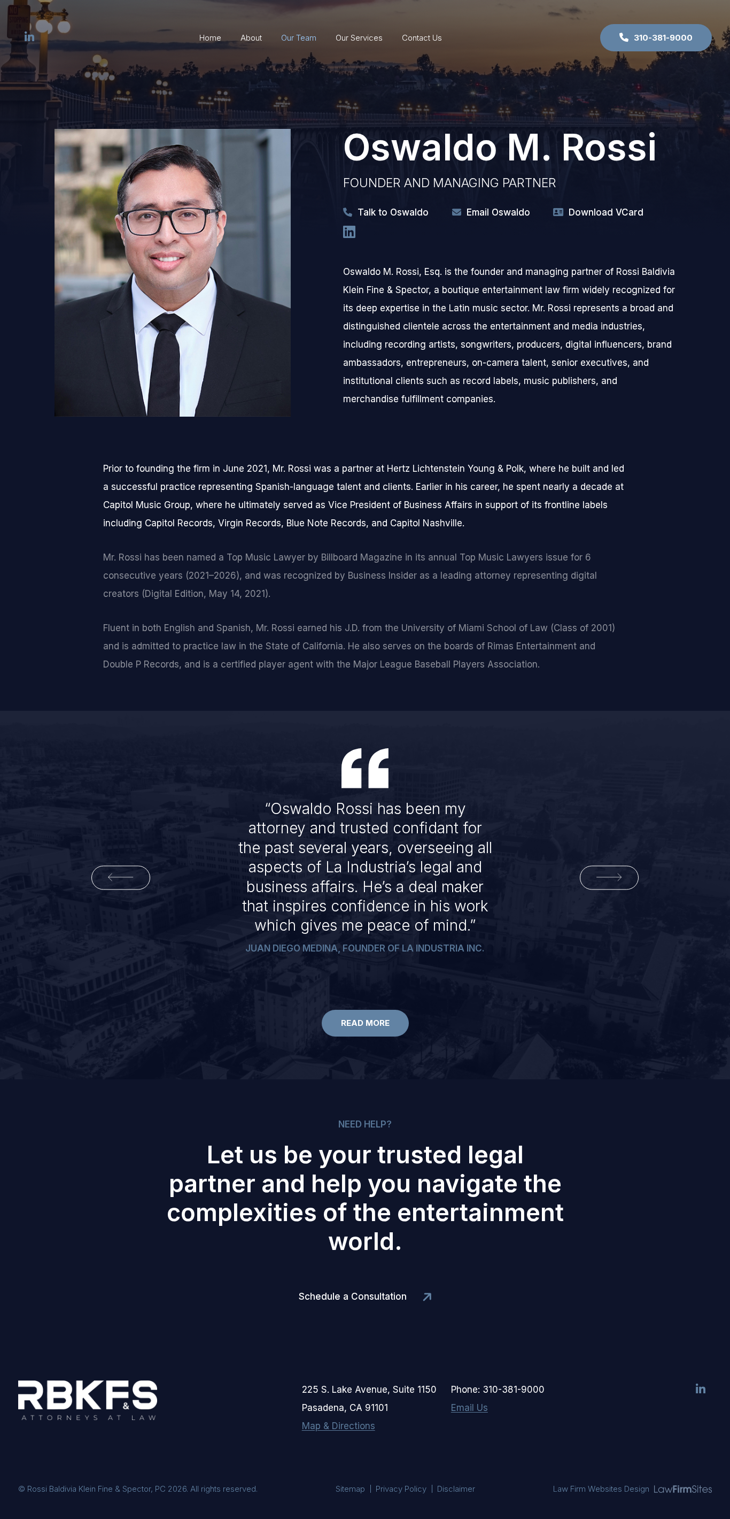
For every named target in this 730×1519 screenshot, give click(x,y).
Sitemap (350, 1489)
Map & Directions (338, 1426)
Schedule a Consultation (353, 1296)
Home (210, 38)
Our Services (359, 38)
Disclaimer (456, 1489)
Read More (365, 1023)
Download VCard (606, 212)
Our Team (298, 38)
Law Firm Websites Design (601, 1489)
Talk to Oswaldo (393, 212)
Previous (120, 877)
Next (609, 877)
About (251, 38)
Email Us (469, 1407)
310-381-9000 (514, 1389)
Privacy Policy (401, 1489)
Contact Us (422, 38)
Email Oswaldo (498, 212)
